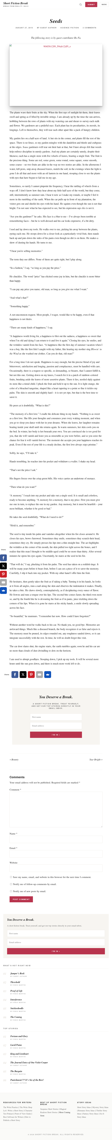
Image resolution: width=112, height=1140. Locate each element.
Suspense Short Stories (49, 1109)
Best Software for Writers (13, 1117)
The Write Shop (26, 1107)
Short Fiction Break (15, 3)
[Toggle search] (80, 4)
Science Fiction (70, 28)
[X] (23, 674)
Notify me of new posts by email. (29, 891)
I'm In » (56, 735)
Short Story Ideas (84, 1107)
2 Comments (89, 28)
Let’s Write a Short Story (13, 1110)
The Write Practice (10, 1107)
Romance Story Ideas (86, 1110)
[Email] (39, 674)
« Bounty (14, 759)
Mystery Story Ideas (100, 1107)
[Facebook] (14, 674)
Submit (91, 4)
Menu (104, 4)
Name (13, 833)
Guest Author (48, 28)
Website (13, 862)
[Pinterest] (31, 674)
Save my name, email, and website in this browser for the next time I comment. (52, 877)
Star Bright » (95, 759)
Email (13, 848)
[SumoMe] (47, 674)
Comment (15, 789)
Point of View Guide (23, 1113)
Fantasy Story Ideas (90, 1113)
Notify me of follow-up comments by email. (35, 884)
